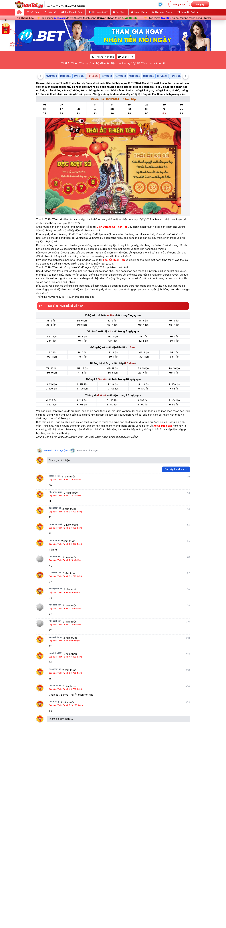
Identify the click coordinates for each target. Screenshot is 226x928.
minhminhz (54, 540)
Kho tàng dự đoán (73, 12)
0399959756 (55, 508)
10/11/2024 (176, 76)
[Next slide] (185, 76)
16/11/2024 (93, 76)
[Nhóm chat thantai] (160, 4)
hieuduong (54, 701)
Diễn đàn (34, 12)
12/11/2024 (148, 76)
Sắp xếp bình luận (174, 469)
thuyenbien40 (56, 524)
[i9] (113, 35)
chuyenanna (55, 685)
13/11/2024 (134, 76)
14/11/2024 (120, 76)
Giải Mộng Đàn (162, 12)
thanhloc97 (54, 476)
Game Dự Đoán (188, 12)
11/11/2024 (162, 76)
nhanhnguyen (55, 492)
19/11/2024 (51, 76)
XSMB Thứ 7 (75, 234)
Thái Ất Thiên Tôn (104, 56)
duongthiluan (55, 589)
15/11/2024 (106, 76)
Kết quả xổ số (99, 12)
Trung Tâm (139, 12)
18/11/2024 (65, 76)
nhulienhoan (55, 556)
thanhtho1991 (55, 653)
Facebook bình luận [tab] (87, 450)
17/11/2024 (79, 76)
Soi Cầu (119, 12)
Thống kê (51, 12)
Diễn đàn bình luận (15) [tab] (56, 450)
